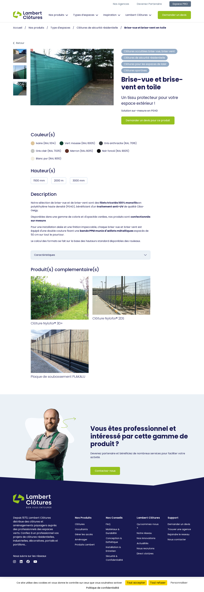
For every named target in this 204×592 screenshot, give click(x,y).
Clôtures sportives (135, 70)
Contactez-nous (105, 471)
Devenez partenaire (149, 4)
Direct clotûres (145, 553)
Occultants (81, 529)
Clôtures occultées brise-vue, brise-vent (149, 51)
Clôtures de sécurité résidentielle (144, 58)
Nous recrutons (145, 548)
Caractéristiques (44, 255)
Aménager (81, 539)
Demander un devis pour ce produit (148, 120)
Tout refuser (158, 583)
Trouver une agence (179, 529)
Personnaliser (179, 583)
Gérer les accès (84, 534)
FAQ (108, 524)
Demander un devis (174, 15)
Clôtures (80, 524)
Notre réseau (144, 533)
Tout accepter (136, 583)
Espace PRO (180, 4)
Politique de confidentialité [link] (102, 588)
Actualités (142, 543)
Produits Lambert (85, 544)
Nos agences (121, 4)
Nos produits (56, 15)
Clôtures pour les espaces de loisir (145, 64)
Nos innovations (146, 538)
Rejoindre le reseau (178, 534)
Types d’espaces (83, 15)
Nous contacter (177, 539)
